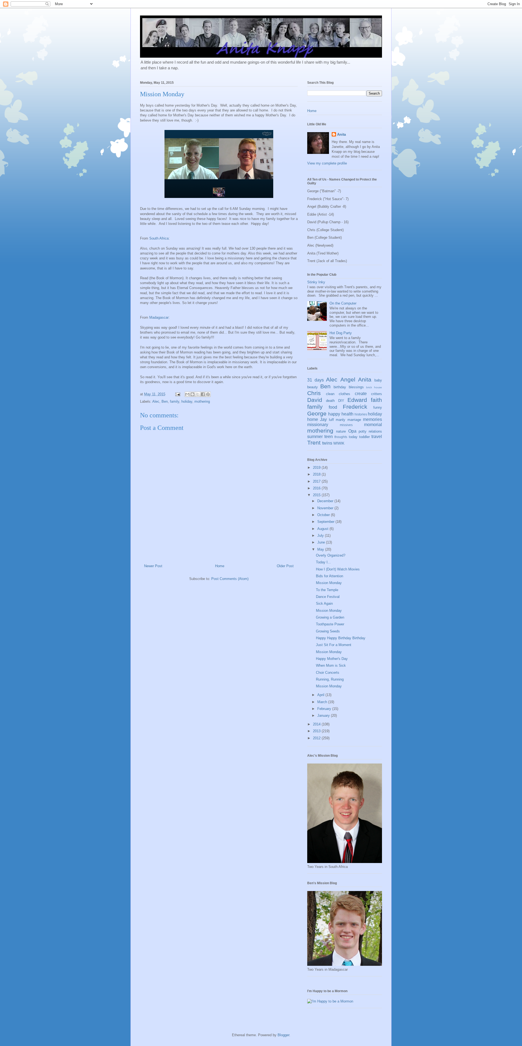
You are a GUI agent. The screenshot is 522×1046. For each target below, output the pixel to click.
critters (376, 394)
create (361, 393)
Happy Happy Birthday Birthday (340, 638)
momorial (373, 424)
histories (361, 414)
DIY (341, 401)
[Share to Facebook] (203, 394)
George (317, 413)
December (325, 501)
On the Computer (343, 303)
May (321, 549)
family (174, 401)
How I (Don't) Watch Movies (338, 569)
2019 (317, 467)
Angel (347, 379)
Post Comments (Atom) (229, 579)
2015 (317, 495)
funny (377, 407)
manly (340, 420)
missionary (317, 424)
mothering (202, 401)
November (325, 508)
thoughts (340, 437)
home (312, 419)
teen (328, 436)
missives (346, 425)
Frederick (355, 406)
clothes (344, 394)
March (322, 702)
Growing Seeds (328, 631)
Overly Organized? (330, 555)
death (330, 401)
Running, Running (330, 679)
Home (219, 566)
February (324, 709)
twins (327, 443)
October (324, 515)
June (321, 542)
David (314, 400)
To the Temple (327, 590)
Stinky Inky (316, 282)
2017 (317, 481)
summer (315, 436)
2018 (317, 474)
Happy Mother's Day (332, 659)
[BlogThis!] (192, 394)
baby (378, 380)
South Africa (159, 238)
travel (376, 436)
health (347, 414)
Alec (155, 401)
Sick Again (324, 603)
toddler (364, 437)
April (321, 695)
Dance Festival (328, 597)
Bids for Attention (329, 576)
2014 (317, 724)
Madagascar (159, 317)
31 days (315, 380)
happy (334, 414)
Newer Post (153, 566)
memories (372, 419)
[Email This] (187, 394)
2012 (317, 738)
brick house (374, 387)
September (326, 522)
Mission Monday (329, 583)
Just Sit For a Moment (333, 645)
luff (331, 420)
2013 (317, 731)
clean (330, 394)
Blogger (283, 1035)
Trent (314, 442)
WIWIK (338, 443)
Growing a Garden (330, 617)
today (353, 437)
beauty (312, 387)
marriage (354, 420)
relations (375, 431)
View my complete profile (327, 163)
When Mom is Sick (331, 665)
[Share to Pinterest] (208, 394)
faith (376, 400)
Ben (164, 401)
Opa (352, 431)
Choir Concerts (327, 673)
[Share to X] (197, 394)
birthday (340, 387)
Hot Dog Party (341, 333)
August (323, 529)
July (321, 535)
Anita (341, 134)
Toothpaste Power (330, 624)
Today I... (323, 562)
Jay (323, 419)
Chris (314, 393)
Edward (357, 400)
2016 (317, 488)
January (324, 715)
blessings (356, 387)
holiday (186, 401)
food (333, 407)
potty (362, 431)
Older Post (285, 566)
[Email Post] (177, 394)
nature (341, 431)
